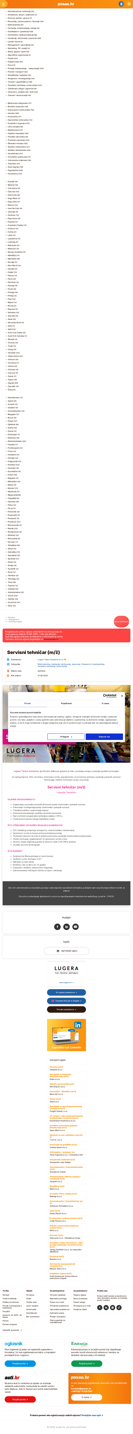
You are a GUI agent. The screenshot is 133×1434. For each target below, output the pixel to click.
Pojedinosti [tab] (66, 703)
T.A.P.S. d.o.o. (66, 1137)
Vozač (10, 595)
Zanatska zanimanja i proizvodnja (22, 85)
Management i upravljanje (19, 45)
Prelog (10, 296)
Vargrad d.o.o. (65, 1179)
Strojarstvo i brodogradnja (19, 78)
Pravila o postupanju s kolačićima (12, 1307)
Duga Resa (12, 198)
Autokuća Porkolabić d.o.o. (66, 1203)
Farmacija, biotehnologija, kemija (22, 28)
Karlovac (12, 215)
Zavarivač (12, 602)
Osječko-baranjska (16, 133)
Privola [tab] (27, 703)
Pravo (10, 65)
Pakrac (11, 275)
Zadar (10, 379)
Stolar (10, 562)
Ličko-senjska (14, 127)
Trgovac (11, 585)
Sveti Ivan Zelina (15, 332)
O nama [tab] (105, 703)
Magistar (12, 478)
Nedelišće (12, 255)
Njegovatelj (13, 495)
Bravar (11, 418)
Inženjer (11, 458)
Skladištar (12, 545)
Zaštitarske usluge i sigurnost (20, 88)
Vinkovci (11, 359)
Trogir (10, 346)
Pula (10, 299)
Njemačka (12, 259)
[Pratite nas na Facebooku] (100, 1308)
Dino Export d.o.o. (62, 1085)
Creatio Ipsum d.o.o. (63, 1145)
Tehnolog (12, 579)
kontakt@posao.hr (81, 1388)
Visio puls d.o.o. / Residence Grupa (65, 1236)
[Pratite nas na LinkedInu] (107, 1308)
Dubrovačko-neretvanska (19, 110)
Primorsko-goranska (16, 140)
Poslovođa (12, 515)
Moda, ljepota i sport (17, 51)
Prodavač (12, 522)
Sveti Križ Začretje (16, 336)
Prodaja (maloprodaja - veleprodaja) (23, 68)
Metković (12, 249)
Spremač (12, 559)
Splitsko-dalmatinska (17, 150)
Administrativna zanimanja (19, 11)
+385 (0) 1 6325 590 (81, 1391)
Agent (10, 401)
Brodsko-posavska (16, 106)
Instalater (12, 454)
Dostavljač (12, 434)
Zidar (10, 606)
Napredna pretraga (58, 1298)
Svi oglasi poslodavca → (66, 992)
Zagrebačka (13, 170)
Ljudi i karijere (32, 1306)
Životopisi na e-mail (82, 1306)
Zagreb (11, 383)
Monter (11, 488)
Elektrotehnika (14, 25)
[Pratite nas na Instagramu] (113, 1308)
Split (10, 329)
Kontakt (6, 1295)
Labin (10, 235)
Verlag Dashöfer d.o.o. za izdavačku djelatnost (66, 1247)
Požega (11, 292)
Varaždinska (13, 153)
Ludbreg (11, 242)
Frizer (10, 451)
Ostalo (10, 58)
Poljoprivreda (13, 62)
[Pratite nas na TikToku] (119, 1308)
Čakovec (11, 191)
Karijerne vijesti (80, 1309)
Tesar (10, 582)
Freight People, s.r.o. (66, 1108)
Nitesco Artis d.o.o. (62, 1266)
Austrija (11, 181)
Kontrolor (12, 468)
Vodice (11, 366)
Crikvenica (12, 188)
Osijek (10, 272)
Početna (11, 617)
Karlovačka (13, 116)
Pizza (10, 508)
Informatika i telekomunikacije (21, 35)
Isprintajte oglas (68, 950)
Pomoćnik (12, 512)
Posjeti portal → (20, 1363)
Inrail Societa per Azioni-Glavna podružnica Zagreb (63, 1275)
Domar (11, 431)
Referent (11, 535)
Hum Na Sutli (13, 208)
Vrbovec (11, 369)
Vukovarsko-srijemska (17, 160)
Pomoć (6, 1321)
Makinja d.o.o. (63, 1195)
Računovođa (13, 525)
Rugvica (11, 309)
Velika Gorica (13, 356)
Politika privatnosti (11, 1302)
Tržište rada (31, 1302)
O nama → (87, 1397)
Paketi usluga (79, 1302)
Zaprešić (11, 386)
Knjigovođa (13, 461)
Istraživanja (31, 1309)
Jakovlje (11, 212)
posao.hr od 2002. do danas (12, 1316)
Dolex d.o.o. (60, 1076)
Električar (12, 438)
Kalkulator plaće (57, 1313)
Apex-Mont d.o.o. (64, 1127)
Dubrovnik (12, 195)
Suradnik (12, 569)
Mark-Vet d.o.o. (63, 1092)
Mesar (10, 485)
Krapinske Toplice (16, 225)
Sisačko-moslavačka (17, 147)
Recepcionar (13, 532)
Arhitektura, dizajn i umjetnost (21, 15)
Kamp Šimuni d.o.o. (58, 1212)
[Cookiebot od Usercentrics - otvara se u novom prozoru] (105, 696)
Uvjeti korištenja (10, 1298)
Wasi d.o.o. (57, 1187)
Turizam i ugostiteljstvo (18, 82)
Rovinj (10, 306)
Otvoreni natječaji (57, 1295)
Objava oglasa (80, 1295)
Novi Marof (12, 265)
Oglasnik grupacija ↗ (12, 1330)
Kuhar (10, 475)
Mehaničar (12, 481)
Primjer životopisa (57, 1316)
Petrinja (11, 285)
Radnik (11, 528)
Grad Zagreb (13, 167)
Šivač (10, 572)
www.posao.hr (51, 639)
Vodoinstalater (14, 592)
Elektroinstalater (15, 441)
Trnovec (11, 343)
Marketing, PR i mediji (17, 48)
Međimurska (13, 130)
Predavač (12, 518)
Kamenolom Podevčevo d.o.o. (66, 1118)
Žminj (10, 390)
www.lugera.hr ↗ (66, 982)
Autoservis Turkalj (66, 1169)
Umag (10, 349)
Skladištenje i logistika (17, 75)
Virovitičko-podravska (17, 157)
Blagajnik (12, 414)
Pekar (10, 505)
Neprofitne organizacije (18, 55)
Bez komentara (32, 1316)
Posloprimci (14, 619)
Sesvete (11, 316)
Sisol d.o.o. (55, 1100)
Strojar (11, 565)
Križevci (11, 228)
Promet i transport (16, 72)
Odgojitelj (12, 498)
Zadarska (12, 163)
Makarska (12, 245)
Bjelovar (11, 185)
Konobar (11, 465)
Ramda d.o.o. (57, 1257)
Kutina (10, 232)
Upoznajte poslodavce (59, 1309)
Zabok (10, 376)
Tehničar (11, 575)
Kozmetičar (13, 471)
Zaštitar (11, 599)
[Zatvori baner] (122, 696)
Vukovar (11, 373)
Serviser (11, 542)
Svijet (28, 1298)
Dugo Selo (12, 202)
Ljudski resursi (14, 41)
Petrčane (12, 282)
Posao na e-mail (57, 1302)
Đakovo (11, 205)
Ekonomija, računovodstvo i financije (24, 21)
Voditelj (11, 589)
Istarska (11, 113)
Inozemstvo (13, 174)
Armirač (11, 404)
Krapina (11, 222)
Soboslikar (12, 552)
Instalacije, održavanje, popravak (22, 38)
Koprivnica (12, 218)
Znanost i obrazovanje (17, 95)
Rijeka (10, 302)
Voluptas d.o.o (56, 1068)
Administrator (14, 397)
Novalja (11, 262)
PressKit (6, 1311)
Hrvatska (30, 1295)
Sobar (10, 548)
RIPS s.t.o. (64, 1228)
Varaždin (12, 353)
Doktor (11, 428)
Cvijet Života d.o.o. (66, 1219)
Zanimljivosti (31, 1313)
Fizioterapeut (13, 448)
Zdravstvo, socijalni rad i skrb (21, 92)
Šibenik (11, 339)
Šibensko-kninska (15, 143)
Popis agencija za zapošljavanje (57, 1321)
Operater (12, 501)
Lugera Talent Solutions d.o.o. (51, 659)
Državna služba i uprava (18, 18)
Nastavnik (12, 491)
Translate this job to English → (68, 1001)
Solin (10, 326)
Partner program (10, 1324)
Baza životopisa (80, 1298)
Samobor (12, 312)
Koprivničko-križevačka (18, 120)
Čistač (10, 421)
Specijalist (12, 555)
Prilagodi (64, 736)
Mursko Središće (15, 252)
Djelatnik (11, 424)
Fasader (11, 444)
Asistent (11, 407)
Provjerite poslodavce (59, 1306)
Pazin (10, 279)
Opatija (11, 269)
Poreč (10, 289)
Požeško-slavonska (16, 137)
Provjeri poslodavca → (66, 1009)
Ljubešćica (12, 238)
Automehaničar (14, 411)
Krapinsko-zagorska (17, 123)
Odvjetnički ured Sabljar (62, 1160)
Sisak (10, 319)
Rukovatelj (12, 538)
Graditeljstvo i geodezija (18, 31)
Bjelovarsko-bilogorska (18, 103)
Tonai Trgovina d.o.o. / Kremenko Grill (66, 1153)
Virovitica (12, 363)
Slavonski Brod (14, 322)
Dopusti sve (104, 736)
